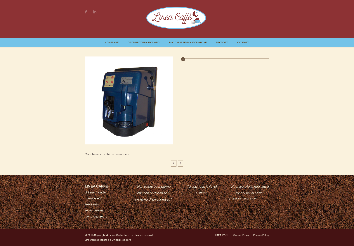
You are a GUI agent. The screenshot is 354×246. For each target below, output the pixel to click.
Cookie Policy (241, 235)
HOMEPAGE (112, 42)
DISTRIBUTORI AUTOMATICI (144, 42)
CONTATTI (243, 42)
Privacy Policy (261, 235)
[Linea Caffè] (177, 26)
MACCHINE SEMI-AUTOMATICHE (188, 42)
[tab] (225, 57)
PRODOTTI (222, 42)
